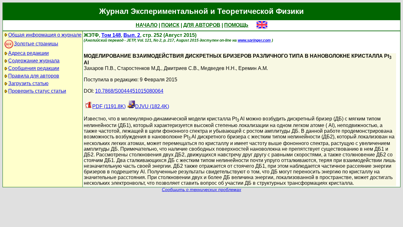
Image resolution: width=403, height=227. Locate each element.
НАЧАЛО (146, 25)
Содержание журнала (34, 60)
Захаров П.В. (99, 68)
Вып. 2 (131, 35)
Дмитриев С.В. (181, 68)
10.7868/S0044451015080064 (129, 91)
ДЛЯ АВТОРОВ (201, 25)
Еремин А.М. (253, 68)
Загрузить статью (28, 83)
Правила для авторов (33, 76)
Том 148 (111, 35)
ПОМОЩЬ (236, 25)
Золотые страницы (36, 43)
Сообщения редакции (33, 68)
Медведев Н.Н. (218, 68)
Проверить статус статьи (37, 91)
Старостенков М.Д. (139, 68)
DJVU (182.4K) (152, 106)
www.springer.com (254, 40)
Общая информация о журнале (45, 35)
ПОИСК (170, 25)
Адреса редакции (28, 53)
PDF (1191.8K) (109, 106)
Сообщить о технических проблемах (201, 189)
